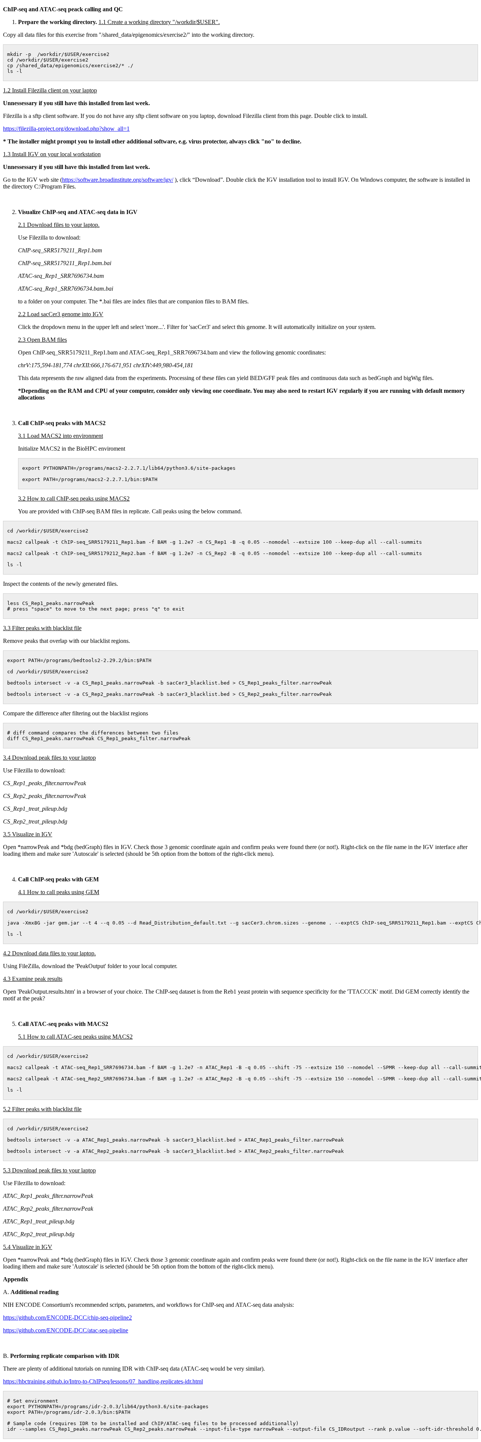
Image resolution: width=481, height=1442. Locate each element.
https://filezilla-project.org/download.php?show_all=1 (66, 128)
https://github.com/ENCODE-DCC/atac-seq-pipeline (65, 1330)
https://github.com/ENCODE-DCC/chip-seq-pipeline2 (67, 1317)
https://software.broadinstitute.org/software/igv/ (117, 179)
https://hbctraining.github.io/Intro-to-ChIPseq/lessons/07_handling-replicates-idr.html (103, 1381)
